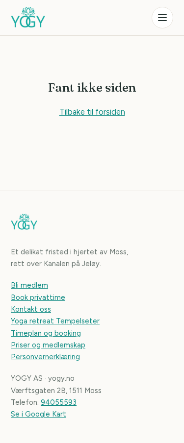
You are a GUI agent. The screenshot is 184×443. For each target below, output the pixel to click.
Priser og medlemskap (48, 345)
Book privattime (38, 297)
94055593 (59, 402)
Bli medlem (29, 285)
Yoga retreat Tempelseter (55, 321)
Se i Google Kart (38, 414)
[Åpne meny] (162, 17)
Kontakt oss (31, 309)
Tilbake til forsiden (92, 112)
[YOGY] (28, 17)
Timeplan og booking (46, 333)
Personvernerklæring (45, 356)
